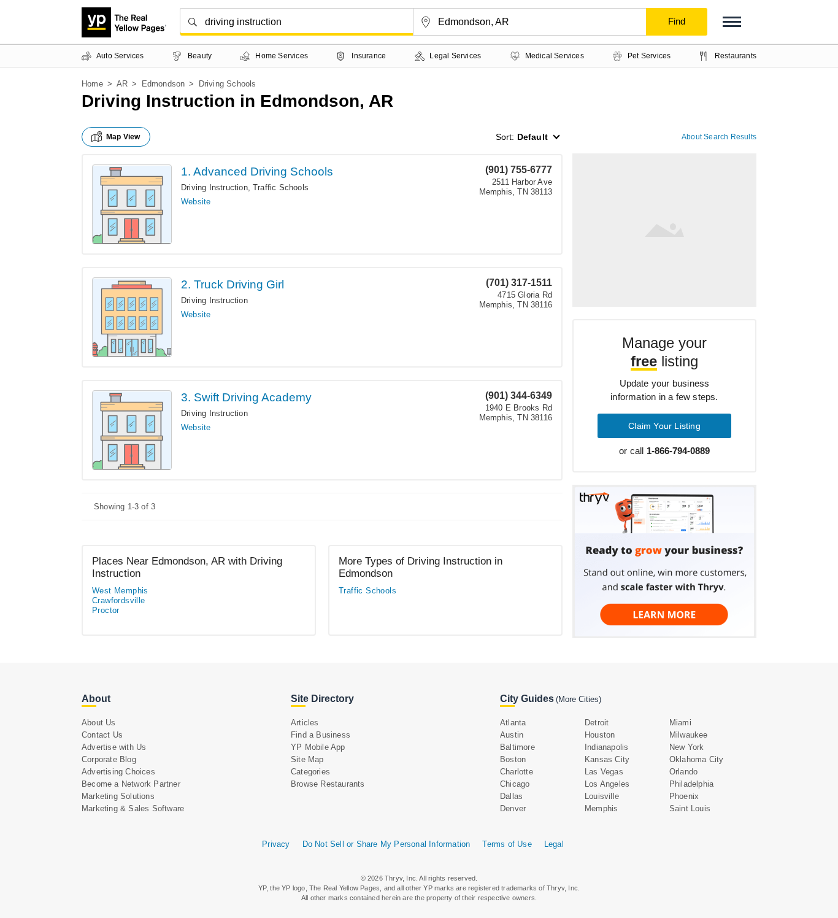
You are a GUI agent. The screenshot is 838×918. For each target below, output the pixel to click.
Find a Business (320, 734)
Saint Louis (689, 808)
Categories (310, 771)
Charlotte (516, 771)
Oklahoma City (696, 759)
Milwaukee (688, 734)
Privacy (276, 844)
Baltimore (517, 747)
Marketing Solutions (118, 796)
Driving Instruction (214, 187)
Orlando (683, 771)
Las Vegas (604, 771)
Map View (123, 137)
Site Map (307, 759)
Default (532, 137)
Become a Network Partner (131, 784)
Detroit (597, 722)
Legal (554, 844)
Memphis (601, 808)
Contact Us (102, 734)
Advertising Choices (118, 771)
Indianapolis (606, 747)
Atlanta (513, 722)
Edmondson (163, 83)
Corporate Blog (109, 759)
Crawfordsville (118, 600)
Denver (513, 808)
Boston (513, 759)
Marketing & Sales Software (133, 808)
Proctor (106, 610)
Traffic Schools (281, 187)
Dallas (511, 796)
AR (122, 83)
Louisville (602, 796)
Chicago (514, 784)
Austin (511, 734)
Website (195, 202)
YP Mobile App (318, 747)
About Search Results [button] (719, 137)
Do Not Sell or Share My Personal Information (386, 844)
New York (686, 747)
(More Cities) (578, 699)
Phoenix (684, 796)
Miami (680, 722)
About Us (99, 722)
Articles (305, 722)
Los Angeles (607, 784)
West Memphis (120, 590)
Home (92, 83)
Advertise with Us (114, 747)
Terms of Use (506, 844)
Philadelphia (691, 784)
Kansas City (607, 759)
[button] (732, 22)
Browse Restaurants (328, 784)
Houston (600, 734)
